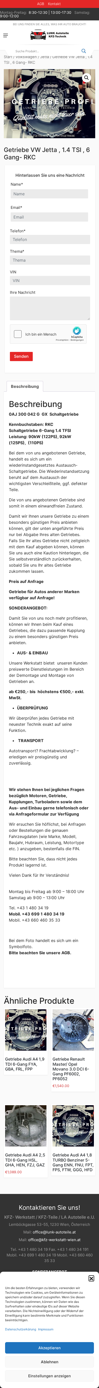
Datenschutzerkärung (20, 1329)
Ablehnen (49, 1361)
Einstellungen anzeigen (49, 1375)
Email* (16, 207)
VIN (13, 272)
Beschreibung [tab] (25, 386)
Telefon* (18, 230)
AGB (40, 4)
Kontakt (54, 4)
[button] (91, 1278)
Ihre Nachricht (22, 292)
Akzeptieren (49, 1347)
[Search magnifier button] (83, 51)
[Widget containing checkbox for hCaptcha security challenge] (48, 334)
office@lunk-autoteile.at (54, 1232)
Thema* (17, 251)
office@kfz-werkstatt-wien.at (54, 1239)
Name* (17, 184)
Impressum (45, 1329)
